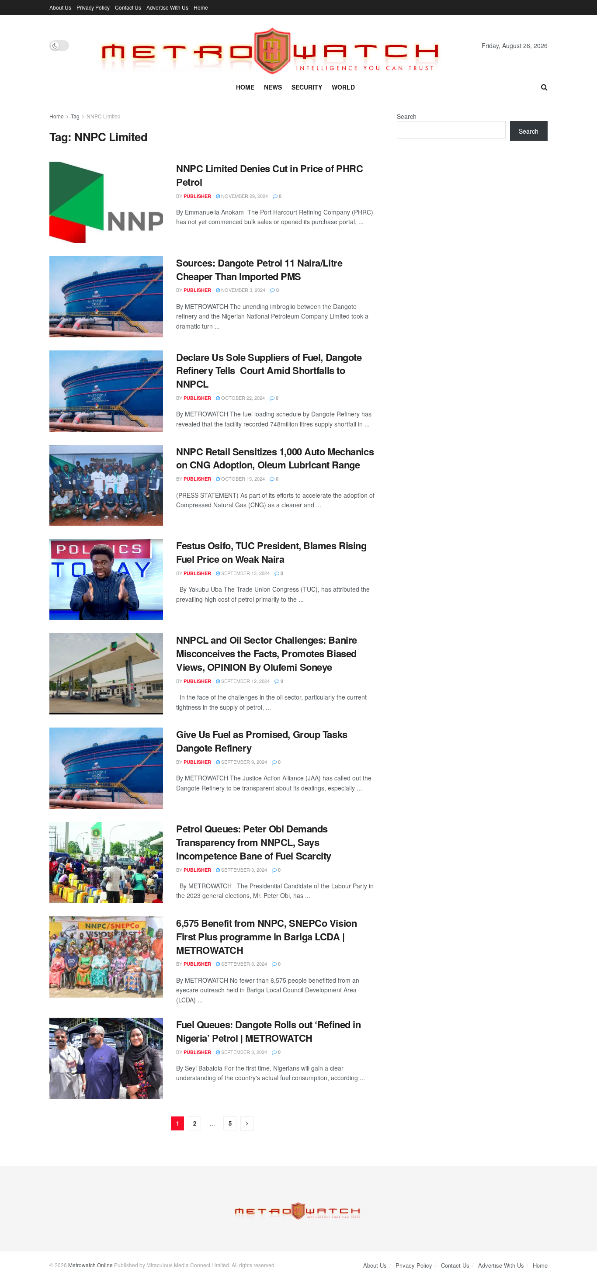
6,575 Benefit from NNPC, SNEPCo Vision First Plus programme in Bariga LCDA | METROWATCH (266, 936)
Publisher (197, 196)
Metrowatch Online (90, 1265)
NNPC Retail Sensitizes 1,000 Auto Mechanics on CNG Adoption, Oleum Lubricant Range (275, 458)
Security (307, 87)
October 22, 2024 (242, 397)
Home (201, 7)
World (343, 87)
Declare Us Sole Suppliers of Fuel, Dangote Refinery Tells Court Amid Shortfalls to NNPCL (269, 370)
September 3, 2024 (243, 869)
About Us (60, 7)
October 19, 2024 (242, 478)
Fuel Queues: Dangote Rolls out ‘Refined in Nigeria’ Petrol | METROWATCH (268, 1031)
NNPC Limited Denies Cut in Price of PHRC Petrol (269, 175)
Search (407, 116)
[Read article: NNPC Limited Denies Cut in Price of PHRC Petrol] (106, 202)
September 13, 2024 (245, 572)
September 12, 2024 (245, 680)
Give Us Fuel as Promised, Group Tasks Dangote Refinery (261, 741)
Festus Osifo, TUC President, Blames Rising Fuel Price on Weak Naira (271, 552)
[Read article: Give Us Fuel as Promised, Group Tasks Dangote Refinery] (106, 768)
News (273, 87)
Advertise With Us (167, 7)
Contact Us (128, 7)
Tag (75, 116)
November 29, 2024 (244, 195)
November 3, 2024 (242, 289)
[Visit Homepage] (275, 45)
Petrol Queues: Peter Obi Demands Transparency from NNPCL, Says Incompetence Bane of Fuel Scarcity (253, 842)
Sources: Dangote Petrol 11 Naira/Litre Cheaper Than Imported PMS (259, 269)
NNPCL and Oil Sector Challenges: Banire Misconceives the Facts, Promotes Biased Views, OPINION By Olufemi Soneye (266, 653)
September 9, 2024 (243, 761)
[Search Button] (544, 87)
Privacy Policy (93, 7)
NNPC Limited (104, 116)
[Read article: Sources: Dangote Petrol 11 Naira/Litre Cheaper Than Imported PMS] (106, 296)
